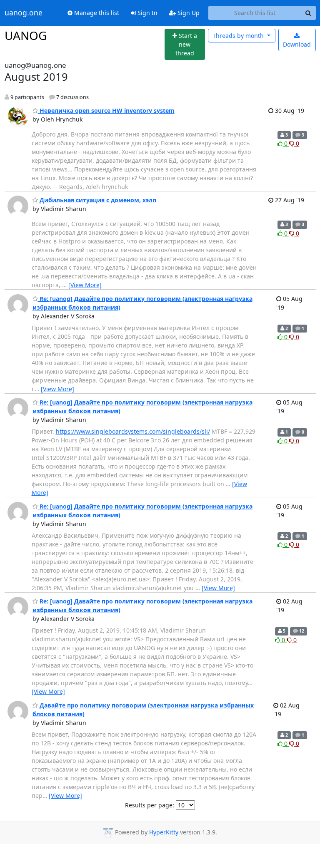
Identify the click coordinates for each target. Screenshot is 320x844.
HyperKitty (163, 832)
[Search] (308, 13)
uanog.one (23, 13)
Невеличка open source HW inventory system (106, 110)
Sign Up (188, 13)
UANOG (26, 35)
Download (297, 44)
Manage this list (95, 13)
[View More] (85, 285)
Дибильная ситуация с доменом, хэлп (97, 200)
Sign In (147, 13)
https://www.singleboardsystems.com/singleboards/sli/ (133, 431)
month (238, 36)
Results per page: (149, 805)
